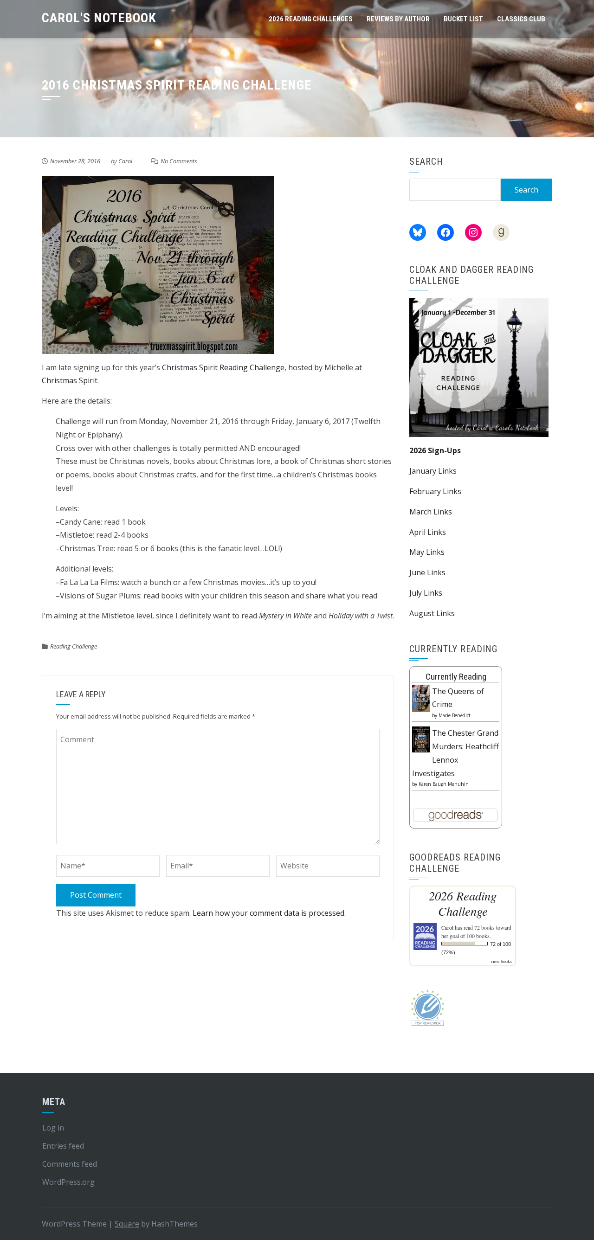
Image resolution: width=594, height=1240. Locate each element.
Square (127, 1224)
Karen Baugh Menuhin (444, 784)
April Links (427, 532)
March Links (430, 512)
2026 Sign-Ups (435, 450)
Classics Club (521, 19)
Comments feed (69, 1164)
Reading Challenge (73, 646)
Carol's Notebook (99, 18)
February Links (435, 491)
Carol (125, 161)
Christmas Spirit (69, 380)
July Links (425, 593)
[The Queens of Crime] (421, 698)
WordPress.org (68, 1182)
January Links (433, 471)
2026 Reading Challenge (463, 903)
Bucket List (463, 19)
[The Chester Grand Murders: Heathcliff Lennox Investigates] (421, 738)
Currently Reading (456, 676)
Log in (53, 1128)
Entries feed (63, 1146)
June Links (427, 572)
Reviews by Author (398, 19)
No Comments (179, 161)
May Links (427, 552)
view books (501, 961)
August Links (432, 613)
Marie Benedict (455, 715)
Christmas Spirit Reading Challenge (222, 367)
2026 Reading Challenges (311, 19)
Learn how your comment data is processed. (269, 913)
